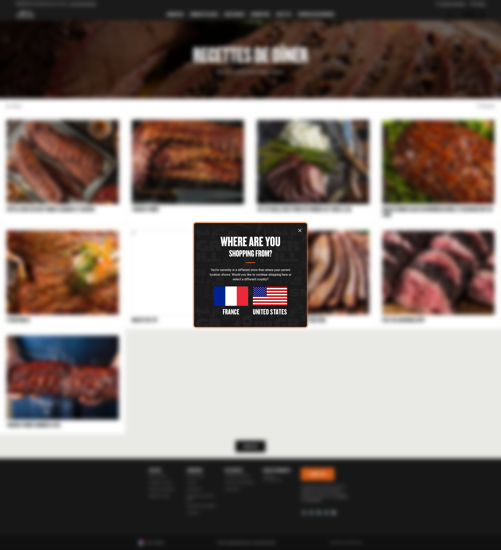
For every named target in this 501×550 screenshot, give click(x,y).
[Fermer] (300, 230)
